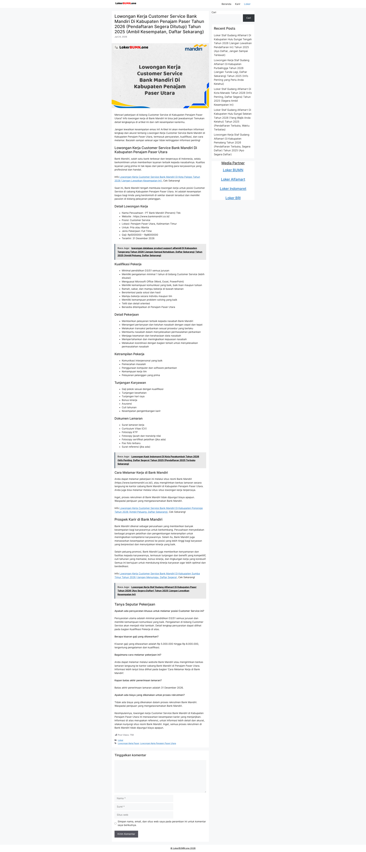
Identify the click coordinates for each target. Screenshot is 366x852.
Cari (214, 12)
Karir (237, 4)
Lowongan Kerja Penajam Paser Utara (158, 743)
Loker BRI (233, 198)
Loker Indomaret (233, 189)
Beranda (226, 4)
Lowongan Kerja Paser (128, 743)
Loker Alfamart (233, 179)
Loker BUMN (233, 170)
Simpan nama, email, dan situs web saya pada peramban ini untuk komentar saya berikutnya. (162, 823)
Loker (247, 4)
